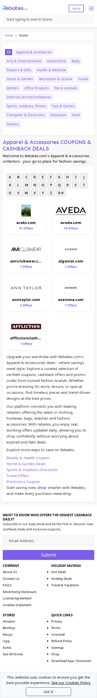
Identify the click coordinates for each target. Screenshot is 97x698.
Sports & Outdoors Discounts (31, 469)
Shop (55, 654)
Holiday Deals (61, 578)
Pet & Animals (65, 88)
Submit (48, 555)
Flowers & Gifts (19, 70)
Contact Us (11, 578)
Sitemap (57, 647)
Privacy (56, 621)
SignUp (76, 8)
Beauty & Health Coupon (27, 457)
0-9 (60, 192)
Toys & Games (63, 106)
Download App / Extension (71, 661)
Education (58, 115)
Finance (13, 124)
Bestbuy (9, 627)
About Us (10, 572)
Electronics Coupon (23, 481)
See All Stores (13, 654)
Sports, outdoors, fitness (26, 106)
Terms (55, 627)
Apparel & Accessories (34, 52)
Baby (76, 61)
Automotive (56, 61)
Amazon (9, 621)
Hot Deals (58, 572)
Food (76, 115)
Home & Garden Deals (26, 463)
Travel (83, 79)
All (8, 52)
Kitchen (12, 88)
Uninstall (58, 634)
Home (9, 35)
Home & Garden (20, 79)
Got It (48, 691)
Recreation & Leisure (56, 79)
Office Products (36, 88)
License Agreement (17, 598)
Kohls (7, 647)
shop (42, 487)
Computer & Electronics (26, 115)
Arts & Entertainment (24, 61)
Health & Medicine (51, 70)
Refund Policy (61, 641)
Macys (7, 634)
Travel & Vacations (65, 585)
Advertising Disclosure (19, 591)
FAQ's (7, 585)
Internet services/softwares (29, 97)
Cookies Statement (17, 605)
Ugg (6, 641)
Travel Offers (17, 475)
